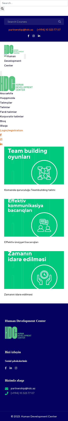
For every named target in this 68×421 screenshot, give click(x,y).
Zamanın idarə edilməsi (18, 294)
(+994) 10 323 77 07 (48, 29)
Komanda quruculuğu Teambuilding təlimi (29, 190)
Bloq (3, 121)
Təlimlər (5, 107)
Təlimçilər (6, 102)
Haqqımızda (7, 98)
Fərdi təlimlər (8, 111)
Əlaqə (4, 125)
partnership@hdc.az (20, 29)
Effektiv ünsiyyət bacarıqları (21, 242)
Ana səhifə (6, 93)
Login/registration (11, 130)
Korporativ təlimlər (12, 116)
